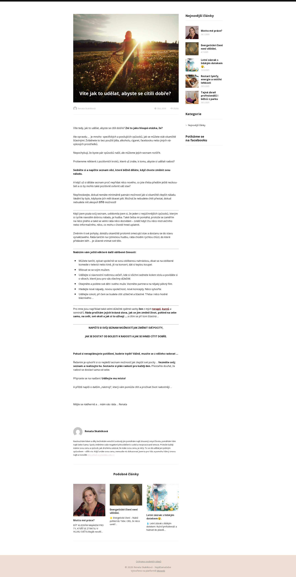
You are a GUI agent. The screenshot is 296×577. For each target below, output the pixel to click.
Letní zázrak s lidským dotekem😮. (160, 516)
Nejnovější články (196, 125)
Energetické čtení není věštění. (124, 511)
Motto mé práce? (84, 520)
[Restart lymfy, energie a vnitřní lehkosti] (192, 81)
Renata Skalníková (86, 108)
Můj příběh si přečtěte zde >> (101, 454)
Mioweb (161, 570)
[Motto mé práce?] (89, 500)
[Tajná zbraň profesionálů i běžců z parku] (192, 97)
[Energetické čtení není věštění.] (126, 494)
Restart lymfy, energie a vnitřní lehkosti (211, 79)
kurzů (165, 309)
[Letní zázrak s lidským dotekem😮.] (162, 497)
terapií (156, 309)
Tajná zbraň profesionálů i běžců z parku (209, 96)
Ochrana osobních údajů (148, 561)
